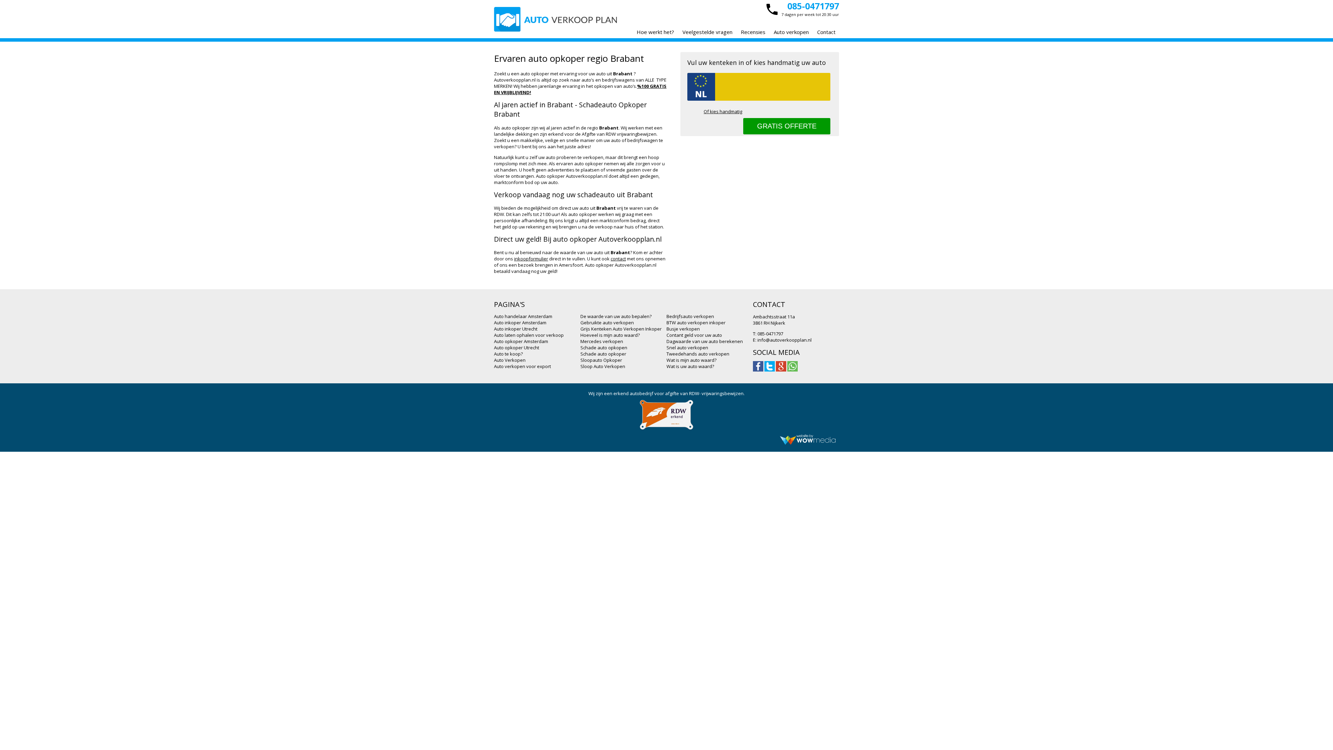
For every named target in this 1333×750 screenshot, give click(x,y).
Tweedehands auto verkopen (697, 354)
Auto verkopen (791, 31)
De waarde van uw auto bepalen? (616, 316)
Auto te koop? (508, 354)
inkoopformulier (531, 259)
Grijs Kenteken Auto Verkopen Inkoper (621, 329)
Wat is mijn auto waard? (691, 360)
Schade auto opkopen (603, 347)
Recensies (753, 31)
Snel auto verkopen (687, 347)
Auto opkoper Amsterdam (521, 341)
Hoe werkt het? (655, 31)
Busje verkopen (683, 329)
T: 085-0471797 (768, 334)
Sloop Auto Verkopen (602, 366)
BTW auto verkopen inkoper (696, 322)
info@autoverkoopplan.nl (784, 340)
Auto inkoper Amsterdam (520, 322)
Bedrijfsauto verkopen (690, 316)
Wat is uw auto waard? (690, 366)
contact (618, 259)
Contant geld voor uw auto (694, 335)
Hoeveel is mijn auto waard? (610, 335)
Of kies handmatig (723, 111)
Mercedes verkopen (601, 341)
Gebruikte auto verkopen (607, 322)
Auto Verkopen (510, 360)
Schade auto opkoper (603, 354)
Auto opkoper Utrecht (516, 347)
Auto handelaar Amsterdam (523, 316)
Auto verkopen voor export (522, 366)
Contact (826, 31)
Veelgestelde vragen (707, 31)
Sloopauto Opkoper (601, 360)
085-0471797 (813, 6)
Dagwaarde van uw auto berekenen (704, 341)
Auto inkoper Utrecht (515, 329)
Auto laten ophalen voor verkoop (529, 335)
